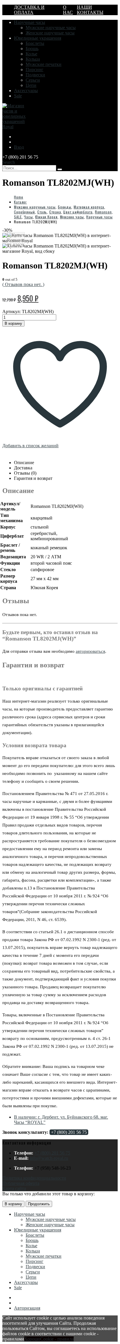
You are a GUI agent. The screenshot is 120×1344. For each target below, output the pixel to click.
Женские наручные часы (50, 32)
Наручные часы (29, 22)
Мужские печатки (43, 64)
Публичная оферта (20, 1183)
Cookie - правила (57, 1338)
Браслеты (35, 43)
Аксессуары (26, 90)
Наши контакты (90, 10)
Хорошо (32, 1338)
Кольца (33, 59)
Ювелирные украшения (37, 38)
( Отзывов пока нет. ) (23, 284)
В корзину (13, 323)
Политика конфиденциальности (34, 1177)
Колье (31, 53)
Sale (18, 95)
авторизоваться (90, 651)
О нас (68, 10)
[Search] (59, 169)
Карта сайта (14, 1188)
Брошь (32, 48)
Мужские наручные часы (51, 27)
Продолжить (39, 1204)
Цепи (31, 85)
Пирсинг (34, 69)
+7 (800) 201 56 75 (69, 1132)
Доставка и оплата (29, 10)
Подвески (35, 74)
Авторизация (27, 1308)
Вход (19, 147)
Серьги (33, 80)
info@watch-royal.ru (49, 1158)
